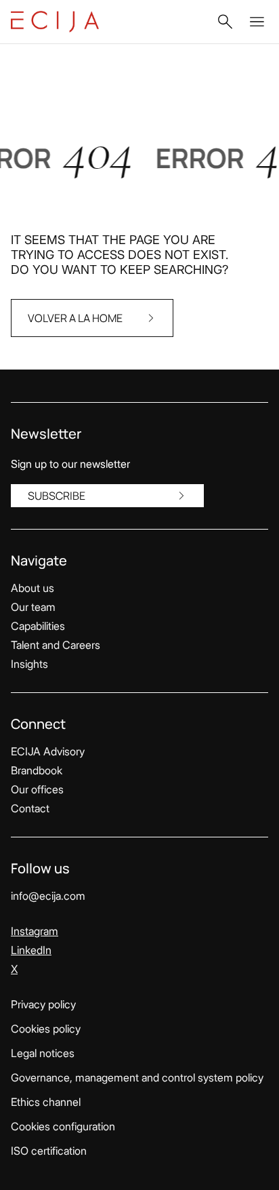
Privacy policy (43, 1004)
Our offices (37, 789)
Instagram (34, 931)
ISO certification (49, 1150)
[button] (225, 22)
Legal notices (42, 1053)
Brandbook (36, 770)
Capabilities (38, 626)
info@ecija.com (48, 896)
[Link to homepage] (55, 22)
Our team (33, 607)
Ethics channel (46, 1102)
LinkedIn (31, 950)
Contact (30, 808)
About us (32, 588)
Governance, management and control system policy (137, 1077)
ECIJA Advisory (48, 751)
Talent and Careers (55, 645)
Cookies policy (46, 1028)
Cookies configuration (63, 1126)
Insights (29, 664)
